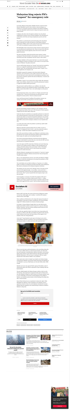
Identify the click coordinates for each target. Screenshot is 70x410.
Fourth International (22, 8)
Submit (35, 303)
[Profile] (62, 1)
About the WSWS (41, 8)
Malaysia (9, 331)
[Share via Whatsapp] (7, 33)
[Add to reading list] (7, 45)
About (60, 1)
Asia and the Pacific (9, 332)
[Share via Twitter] (7, 30)
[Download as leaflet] (7, 40)
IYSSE (36, 8)
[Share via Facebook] (7, 28)
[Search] (62, 7)
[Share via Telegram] (7, 35)
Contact (57, 1)
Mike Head (18, 21)
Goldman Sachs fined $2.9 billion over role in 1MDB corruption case (21, 313)
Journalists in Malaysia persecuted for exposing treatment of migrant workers (44, 313)
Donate (50, 8)
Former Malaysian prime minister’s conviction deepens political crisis (33, 313)
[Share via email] (7, 38)
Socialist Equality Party (30, 8)
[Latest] (10, 7)
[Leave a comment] (7, 43)
